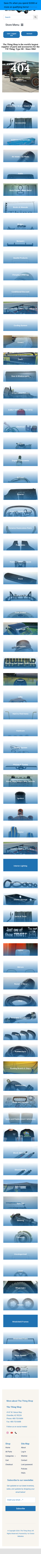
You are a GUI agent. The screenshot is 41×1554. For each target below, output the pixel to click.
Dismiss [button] (33, 7)
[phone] (16, 1433)
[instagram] (8, 1433)
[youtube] (12, 1433)
